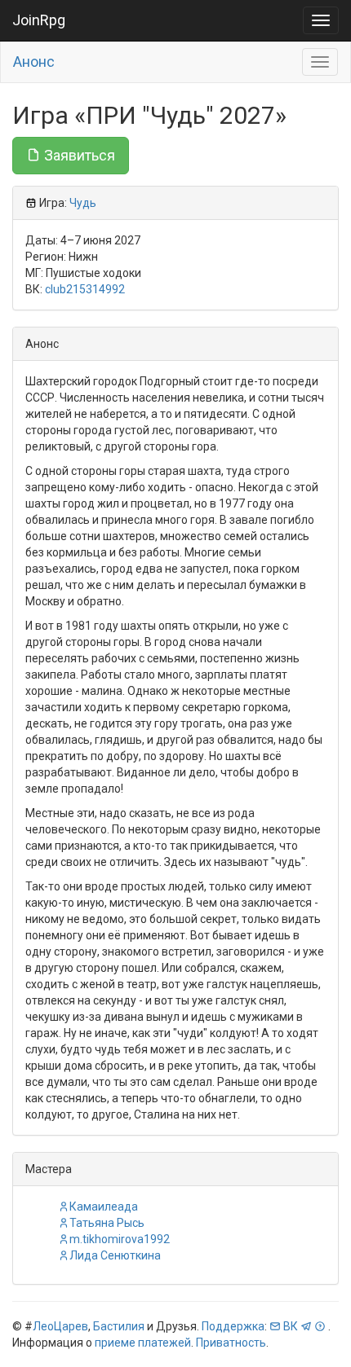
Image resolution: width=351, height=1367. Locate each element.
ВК (290, 1326)
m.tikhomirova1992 (119, 1239)
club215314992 (85, 289)
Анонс (34, 61)
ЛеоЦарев (60, 1326)
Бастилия (118, 1326)
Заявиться (78, 155)
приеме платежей (143, 1342)
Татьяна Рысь (106, 1222)
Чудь (82, 202)
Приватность (231, 1342)
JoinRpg (38, 20)
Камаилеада (103, 1206)
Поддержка (233, 1326)
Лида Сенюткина (115, 1255)
